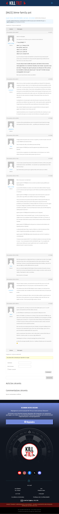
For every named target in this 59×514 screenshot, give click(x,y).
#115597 (50, 158)
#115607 (50, 279)
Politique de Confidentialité (41, 497)
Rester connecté (12, 369)
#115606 (50, 255)
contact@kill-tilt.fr (30, 500)
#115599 (50, 175)
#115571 (50, 32)
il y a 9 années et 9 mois (19, 22)
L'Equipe (41, 493)
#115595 (50, 135)
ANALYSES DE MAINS (18, 18)
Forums (11, 18)
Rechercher (49, 377)
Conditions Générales (17, 497)
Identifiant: (10, 362)
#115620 (50, 303)
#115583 (50, 118)
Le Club (17, 493)
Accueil (7, 18)
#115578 (50, 79)
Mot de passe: (11, 366)
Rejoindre (30, 421)
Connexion (48, 372)
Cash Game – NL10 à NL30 (29, 18)
